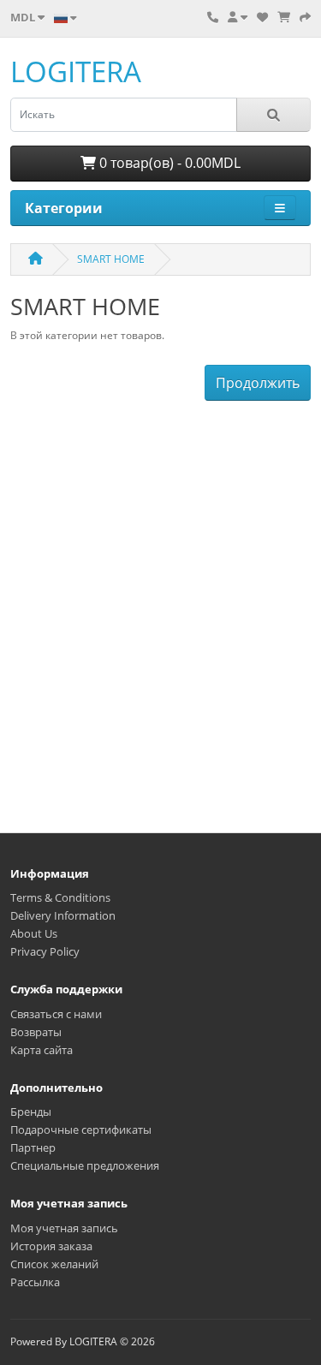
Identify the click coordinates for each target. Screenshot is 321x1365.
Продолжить (258, 382)
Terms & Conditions (60, 897)
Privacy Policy (45, 951)
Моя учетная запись (64, 1228)
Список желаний (54, 1264)
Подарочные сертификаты (81, 1129)
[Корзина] (283, 17)
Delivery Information (63, 915)
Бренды (30, 1111)
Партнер (33, 1147)
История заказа (51, 1246)
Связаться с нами (56, 1014)
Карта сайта (41, 1050)
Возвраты (36, 1032)
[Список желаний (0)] (262, 17)
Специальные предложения (84, 1165)
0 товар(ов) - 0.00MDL (168, 162)
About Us (33, 933)
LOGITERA (75, 71)
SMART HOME (111, 259)
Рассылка (35, 1282)
